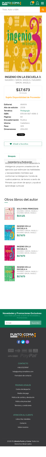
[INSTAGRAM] (27, 342)
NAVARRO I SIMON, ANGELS (17, 80)
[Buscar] (43, 9)
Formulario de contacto (23, 375)
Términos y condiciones (23, 405)
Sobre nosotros (23, 427)
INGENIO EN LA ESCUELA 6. (24, 227)
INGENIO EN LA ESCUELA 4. (24, 268)
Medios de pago (23, 393)
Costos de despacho (23, 389)
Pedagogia (25, 110)
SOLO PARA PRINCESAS (27, 208)
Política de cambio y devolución (23, 397)
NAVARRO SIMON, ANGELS (28, 81)
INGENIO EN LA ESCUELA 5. (24, 247)
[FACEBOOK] (19, 342)
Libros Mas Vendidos (23, 419)
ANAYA (23, 104)
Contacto (23, 423)
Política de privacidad (23, 401)
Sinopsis (11, 156)
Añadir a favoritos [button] (20, 143)
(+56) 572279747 (23, 367)
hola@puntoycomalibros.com (23, 371)
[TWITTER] (23, 342)
